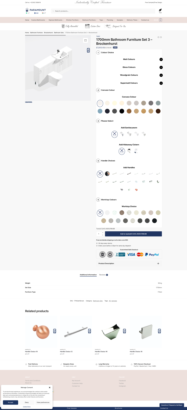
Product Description (106, 263)
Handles (28, 349)
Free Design (158, 2)
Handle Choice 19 (31, 351)
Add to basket (133, 234)
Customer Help (77, 383)
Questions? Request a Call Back (171, 405)
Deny (27, 402)
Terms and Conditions (32, 381)
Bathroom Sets (59, 32)
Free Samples (149, 2)
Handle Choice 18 (136, 351)
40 (110, 301)
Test (160, 12)
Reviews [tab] (103, 275)
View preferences (43, 402)
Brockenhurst (48, 32)
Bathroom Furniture (36, 32)
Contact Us (76, 386)
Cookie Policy (27, 406)
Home (27, 32)
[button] (50, 387)
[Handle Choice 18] (146, 332)
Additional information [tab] (88, 275)
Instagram (122, 386)
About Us (28, 383)
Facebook (122, 381)
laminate (114, 301)
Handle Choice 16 (101, 351)
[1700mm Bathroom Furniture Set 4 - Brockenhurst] (158, 37)
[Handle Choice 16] (111, 332)
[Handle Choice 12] (76, 332)
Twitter (121, 383)
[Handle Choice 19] (41, 332)
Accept (10, 402)
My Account (76, 381)
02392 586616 (36, 2)
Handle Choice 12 (66, 351)
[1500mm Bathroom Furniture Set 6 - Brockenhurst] (161, 37)
